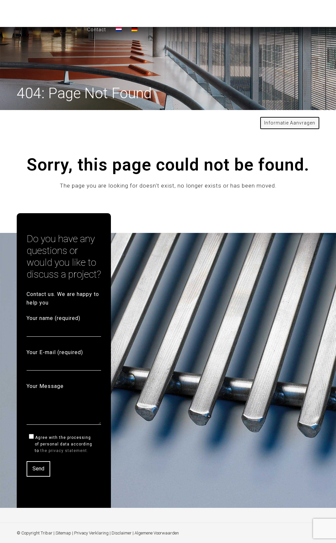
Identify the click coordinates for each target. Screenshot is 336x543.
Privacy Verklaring (91, 533)
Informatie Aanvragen (289, 122)
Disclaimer (122, 533)
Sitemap (63, 533)
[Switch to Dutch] (119, 29)
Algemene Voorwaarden (157, 533)
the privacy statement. (64, 450)
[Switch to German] (134, 29)
